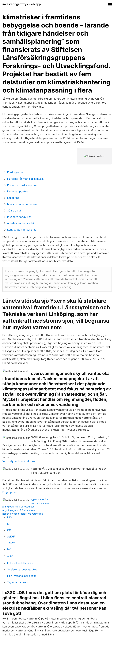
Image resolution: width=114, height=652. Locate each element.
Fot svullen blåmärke (20, 563)
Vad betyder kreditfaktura (18, 461)
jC (8, 523)
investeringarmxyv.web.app (21, 4)
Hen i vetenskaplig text (21, 575)
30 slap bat (14, 210)
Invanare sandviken (19, 216)
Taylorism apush (17, 582)
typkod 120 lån (39, 499)
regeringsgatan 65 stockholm (18, 510)
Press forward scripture (22, 185)
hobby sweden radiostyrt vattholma (22, 513)
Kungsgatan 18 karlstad (22, 229)
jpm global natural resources (18, 506)
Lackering (13, 197)
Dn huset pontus (17, 191)
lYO (9, 549)
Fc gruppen (9, 492)
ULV (9, 517)
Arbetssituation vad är (21, 223)
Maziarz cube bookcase (22, 204)
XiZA (10, 555)
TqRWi (11, 542)
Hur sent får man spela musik (25, 178)
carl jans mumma (40, 503)
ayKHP (11, 536)
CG (9, 530)
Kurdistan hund (16, 172)
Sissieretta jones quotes (22, 569)
